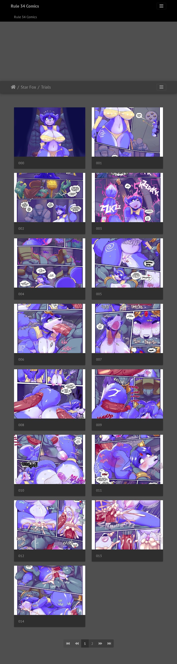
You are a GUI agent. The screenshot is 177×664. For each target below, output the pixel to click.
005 (99, 294)
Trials (46, 87)
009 (99, 425)
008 (21, 425)
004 (21, 294)
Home (13, 87)
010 (21, 490)
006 (21, 359)
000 (21, 163)
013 (99, 556)
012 (21, 556)
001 (99, 163)
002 (21, 228)
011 (99, 490)
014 (21, 621)
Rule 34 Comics (25, 6)
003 (99, 228)
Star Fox (28, 87)
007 (99, 359)
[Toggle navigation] (161, 6)
